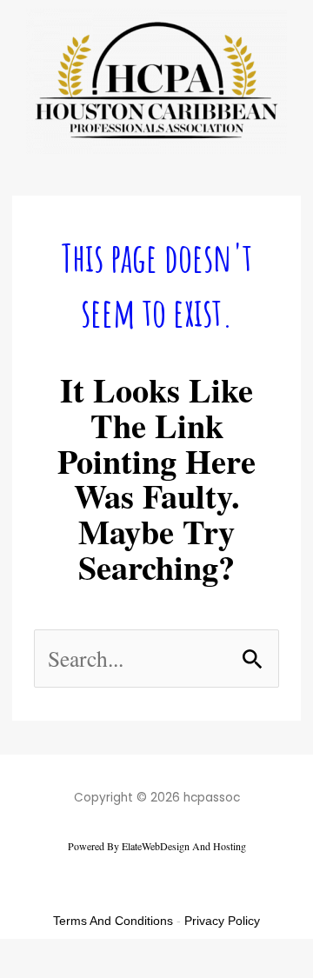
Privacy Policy (222, 921)
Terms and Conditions (113, 921)
